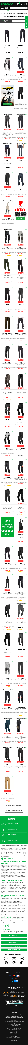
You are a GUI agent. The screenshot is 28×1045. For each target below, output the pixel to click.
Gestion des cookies (14, 1039)
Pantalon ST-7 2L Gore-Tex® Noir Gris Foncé (7, 508)
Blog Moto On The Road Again (14, 1024)
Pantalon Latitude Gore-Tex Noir (7, 306)
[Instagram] (14, 958)
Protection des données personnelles (14, 1021)
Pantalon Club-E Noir (7, 478)
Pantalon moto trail (14, 942)
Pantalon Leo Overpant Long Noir (7, 767)
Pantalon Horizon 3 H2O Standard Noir (7, 651)
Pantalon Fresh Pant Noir (7, 248)
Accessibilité (14, 1020)
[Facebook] (6, 958)
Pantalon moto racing (14, 949)
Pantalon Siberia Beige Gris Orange (7, 220)
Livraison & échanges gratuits (14, 1015)
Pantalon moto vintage (14, 946)
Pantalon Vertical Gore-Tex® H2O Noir (20, 421)
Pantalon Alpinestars (7, 928)
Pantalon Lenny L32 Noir (20, 392)
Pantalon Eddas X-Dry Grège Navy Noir (7, 163)
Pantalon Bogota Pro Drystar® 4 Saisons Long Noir (7, 134)
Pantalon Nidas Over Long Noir (7, 191)
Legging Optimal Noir (21, 47)
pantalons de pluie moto (9, 916)
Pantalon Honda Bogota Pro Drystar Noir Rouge (20, 709)
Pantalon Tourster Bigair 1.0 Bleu (20, 191)
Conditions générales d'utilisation (14, 1017)
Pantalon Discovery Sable (7, 794)
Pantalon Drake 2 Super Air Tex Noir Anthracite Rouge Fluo (20, 479)
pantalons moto (10, 932)
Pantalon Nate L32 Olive (7, 334)
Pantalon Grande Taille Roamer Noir (20, 767)
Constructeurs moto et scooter (14, 1037)
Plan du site (14, 1036)
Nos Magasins (14, 1023)
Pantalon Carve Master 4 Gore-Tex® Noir (20, 594)
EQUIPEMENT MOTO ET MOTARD (14, 13)
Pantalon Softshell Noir (20, 133)
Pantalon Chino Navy (21, 162)
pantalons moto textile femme (15, 918)
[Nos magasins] (25, 4)
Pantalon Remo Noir (20, 449)
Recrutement (14, 1040)
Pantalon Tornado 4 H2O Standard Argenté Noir (7, 76)
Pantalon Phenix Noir (7, 363)
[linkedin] (22, 963)
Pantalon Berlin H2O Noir (20, 104)
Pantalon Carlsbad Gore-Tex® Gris (20, 249)
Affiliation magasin (14, 1031)
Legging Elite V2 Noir (7, 47)
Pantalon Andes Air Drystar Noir (20, 651)
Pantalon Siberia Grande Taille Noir (20, 536)
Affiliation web (14, 1032)
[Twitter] (6, 963)
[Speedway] (7, 4)
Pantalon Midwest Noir (20, 679)
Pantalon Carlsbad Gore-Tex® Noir (20, 278)
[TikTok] (14, 963)
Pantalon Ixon (6, 925)
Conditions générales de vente (14, 1016)
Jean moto (14, 939)
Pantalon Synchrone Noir (7, 421)
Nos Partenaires (14, 1033)
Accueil (3, 13)
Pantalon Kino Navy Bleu (7, 737)
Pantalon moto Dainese (8, 926)
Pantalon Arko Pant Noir (20, 564)
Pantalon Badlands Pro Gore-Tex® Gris (7, 680)
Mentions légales (14, 1019)
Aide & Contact (14, 1035)
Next (27, 1)
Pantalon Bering (6, 929)
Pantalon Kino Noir (7, 622)
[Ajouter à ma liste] (13, 28)
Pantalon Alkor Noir (7, 564)
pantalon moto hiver (6, 917)
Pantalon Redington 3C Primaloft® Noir (20, 306)
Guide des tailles (14, 1025)
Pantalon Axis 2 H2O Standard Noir (20, 508)
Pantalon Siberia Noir (7, 593)
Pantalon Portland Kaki (7, 277)
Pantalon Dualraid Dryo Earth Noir (20, 738)
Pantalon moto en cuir (14, 935)
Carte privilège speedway (14, 1028)
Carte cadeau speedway (14, 1029)
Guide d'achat (14, 1027)
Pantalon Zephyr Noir (7, 708)
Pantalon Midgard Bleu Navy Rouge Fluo (20, 76)
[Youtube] (22, 958)
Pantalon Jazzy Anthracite (21, 622)
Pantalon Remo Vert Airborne (7, 393)
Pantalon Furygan (6, 924)
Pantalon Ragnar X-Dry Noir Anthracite (20, 364)
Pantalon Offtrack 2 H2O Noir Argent (7, 450)
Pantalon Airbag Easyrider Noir (21, 335)
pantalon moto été (21, 916)
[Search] (25, 8)
